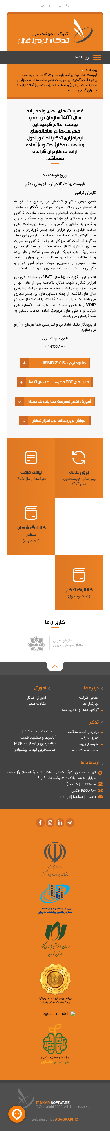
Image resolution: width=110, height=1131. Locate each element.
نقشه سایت (59, 6)
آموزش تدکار (36, 698)
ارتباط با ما (50, 6)
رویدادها (82, 57)
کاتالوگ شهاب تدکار (31, 534)
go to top (55, 666)
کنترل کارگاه (90, 738)
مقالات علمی (37, 704)
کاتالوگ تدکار (79, 592)
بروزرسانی (79, 478)
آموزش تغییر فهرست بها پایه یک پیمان (59, 401)
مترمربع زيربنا (89, 744)
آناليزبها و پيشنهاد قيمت (38, 738)
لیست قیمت (31, 475)
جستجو (67, 6)
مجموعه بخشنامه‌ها (85, 751)
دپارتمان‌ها (91, 704)
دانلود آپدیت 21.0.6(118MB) (63, 362)
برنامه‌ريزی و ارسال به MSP (35, 744)
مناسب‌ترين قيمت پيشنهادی (35, 750)
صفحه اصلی (42, 6)
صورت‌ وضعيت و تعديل (38, 732)
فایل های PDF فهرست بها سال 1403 (59, 382)
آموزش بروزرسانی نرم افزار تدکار (59, 420)
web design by (55, 1119)
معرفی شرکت (89, 698)
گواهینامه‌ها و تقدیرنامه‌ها (80, 710)
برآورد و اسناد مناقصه (83, 732)
